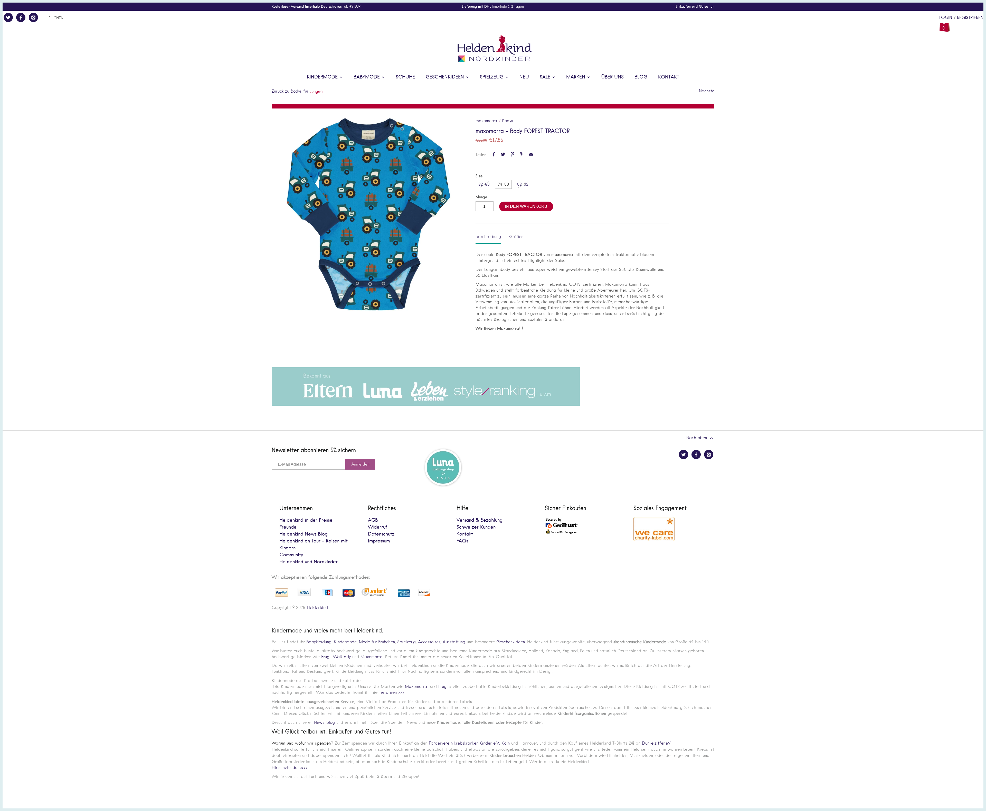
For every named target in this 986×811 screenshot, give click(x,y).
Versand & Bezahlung (480, 520)
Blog (640, 77)
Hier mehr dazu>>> (290, 767)
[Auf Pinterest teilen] (512, 154)
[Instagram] (33, 17)
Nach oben (697, 437)
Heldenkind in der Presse (306, 520)
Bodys (507, 120)
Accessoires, (429, 641)
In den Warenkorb (526, 206)
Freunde (288, 527)
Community (291, 555)
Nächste (706, 90)
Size (479, 176)
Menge (481, 197)
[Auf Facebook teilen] (494, 154)
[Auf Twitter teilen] (503, 154)
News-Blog (324, 722)
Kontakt (668, 77)
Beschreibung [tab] (488, 236)
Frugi (326, 656)
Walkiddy (342, 656)
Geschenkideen (446, 77)
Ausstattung (454, 641)
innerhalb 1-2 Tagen (493, 6)
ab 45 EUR (316, 6)
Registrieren (970, 17)
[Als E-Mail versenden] (531, 154)
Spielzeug (492, 77)
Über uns (612, 77)
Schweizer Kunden (476, 527)
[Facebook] (20, 17)
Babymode (367, 77)
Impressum (379, 541)
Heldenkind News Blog (303, 534)
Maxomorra (372, 656)
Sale (546, 77)
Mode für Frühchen (377, 641)
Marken (576, 77)
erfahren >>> (392, 692)
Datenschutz (381, 534)
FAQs (462, 541)
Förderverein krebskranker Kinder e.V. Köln (470, 743)
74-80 (503, 184)
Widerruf (377, 527)
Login (945, 17)
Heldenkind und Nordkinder (308, 562)
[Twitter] (8, 17)
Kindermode (323, 77)
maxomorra (486, 120)
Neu (524, 77)
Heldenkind (317, 607)
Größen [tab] (516, 236)
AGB (373, 520)
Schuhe (405, 77)
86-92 (522, 184)
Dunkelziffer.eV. (656, 743)
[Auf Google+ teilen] (522, 154)
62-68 (484, 184)
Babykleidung (318, 641)
